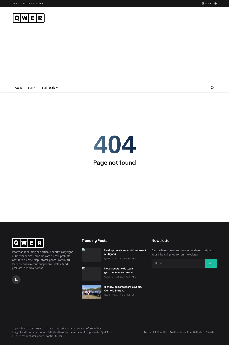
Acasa (18, 87)
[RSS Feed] (16, 279)
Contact (16, 3)
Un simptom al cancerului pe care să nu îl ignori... (125, 252)
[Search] (212, 87)
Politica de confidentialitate (186, 332)
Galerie (210, 332)
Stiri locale (48, 87)
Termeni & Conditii (155, 332)
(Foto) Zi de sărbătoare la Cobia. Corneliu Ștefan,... (123, 288)
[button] (206, 3)
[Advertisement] (114, 56)
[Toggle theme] (215, 3)
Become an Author (33, 3)
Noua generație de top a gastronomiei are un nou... (119, 270)
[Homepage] (29, 18)
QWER (107, 258)
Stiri (30, 87)
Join (211, 263)
